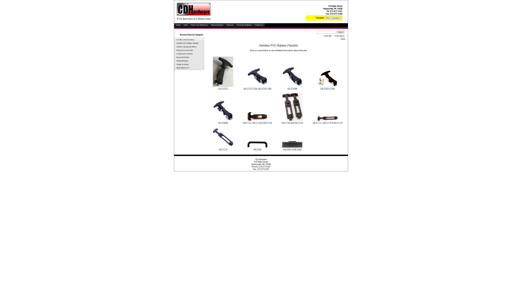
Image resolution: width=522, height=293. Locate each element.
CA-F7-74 (223, 149)
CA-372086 (223, 123)
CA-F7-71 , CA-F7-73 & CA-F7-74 (327, 123)
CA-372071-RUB (327, 88)
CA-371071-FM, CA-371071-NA (257, 88)
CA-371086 (292, 88)
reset (343, 39)
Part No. (328, 36)
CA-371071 (223, 88)
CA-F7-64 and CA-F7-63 (292, 123)
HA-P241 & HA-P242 (292, 149)
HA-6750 (257, 149)
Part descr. (340, 36)
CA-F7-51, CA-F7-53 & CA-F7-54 (257, 123)
